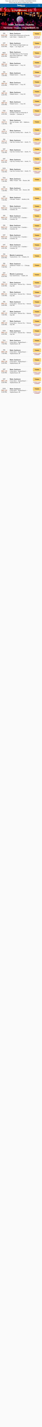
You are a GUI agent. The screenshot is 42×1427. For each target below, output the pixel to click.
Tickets (37, 33)
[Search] (39, 5)
